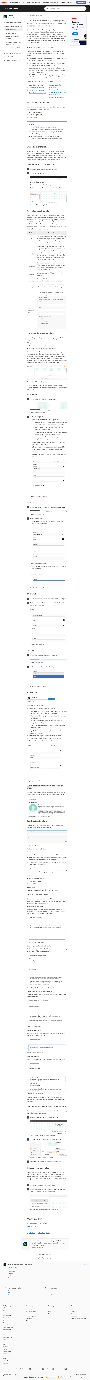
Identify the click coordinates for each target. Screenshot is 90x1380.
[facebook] (16, 1375)
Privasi (73, 1374)
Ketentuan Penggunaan (81, 1374)
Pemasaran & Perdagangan (50, 2)
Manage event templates (56, 97)
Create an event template (36, 88)
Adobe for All (5, 1360)
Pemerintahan (51, 1313)
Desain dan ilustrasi (7, 1315)
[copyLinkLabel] (51, 1259)
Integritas (5, 1358)
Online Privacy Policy (44, 1233)
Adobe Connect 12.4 (39, 127)
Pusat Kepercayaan (7, 1356)
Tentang (4, 1339)
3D (3, 1322)
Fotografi (5, 1313)
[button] (13, 23)
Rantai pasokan (6, 1353)
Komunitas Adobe (75, 1313)
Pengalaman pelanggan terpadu (32, 1313)
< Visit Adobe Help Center (13, 1267)
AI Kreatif (5, 1310)
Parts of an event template (36, 90)
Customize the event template (37, 93)
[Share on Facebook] (39, 1259)
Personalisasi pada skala (31, 1309)
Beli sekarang (81, 2)
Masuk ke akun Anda (7, 1337)
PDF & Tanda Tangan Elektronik (31, 2)
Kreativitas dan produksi (31, 1316)
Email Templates (31, 1226)
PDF (4, 1320)
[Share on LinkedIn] (47, 1259)
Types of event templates (36, 85)
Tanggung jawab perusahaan (9, 1349)
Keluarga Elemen (6, 1324)
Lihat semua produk (7, 1329)
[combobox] (65, 8)
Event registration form (56, 90)
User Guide (10, 1275)
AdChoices (85, 1377)
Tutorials (10, 1277)
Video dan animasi (7, 1317)
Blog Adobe (5, 1363)
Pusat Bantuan (74, 1309)
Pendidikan (50, 1309)
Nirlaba (50, 1311)
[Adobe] (3, 2)
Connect (10, 15)
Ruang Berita (5, 1346)
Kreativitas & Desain (14, 2)
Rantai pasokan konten (31, 1311)
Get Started (10, 1273)
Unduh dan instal (74, 1311)
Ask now (10, 1294)
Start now (52, 1294)
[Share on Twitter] (43, 1259)
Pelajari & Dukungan (66, 2)
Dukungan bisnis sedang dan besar (78, 1318)
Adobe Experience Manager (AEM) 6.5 (50, 132)
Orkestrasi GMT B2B (30, 1318)
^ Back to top (85, 1264)
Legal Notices (31, 1233)
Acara (4, 1344)
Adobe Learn (74, 1316)
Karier (4, 1342)
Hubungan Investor (7, 1351)
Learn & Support (11, 1271)
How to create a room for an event (37, 1223)
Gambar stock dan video (8, 1327)
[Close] (70, 1376)
